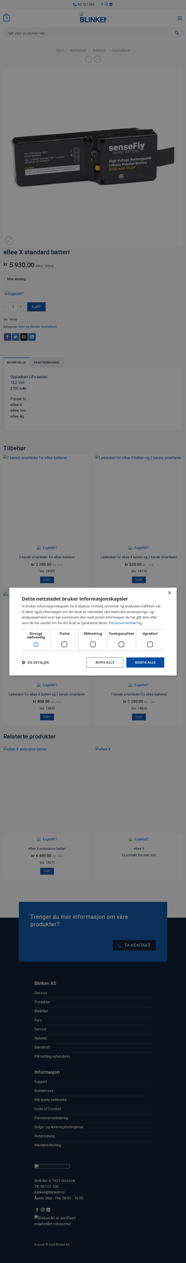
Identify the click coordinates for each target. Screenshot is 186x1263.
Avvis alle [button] (104, 662)
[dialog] (93, 631)
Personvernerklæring (125, 623)
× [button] (169, 592)
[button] (35, 662)
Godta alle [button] (145, 662)
